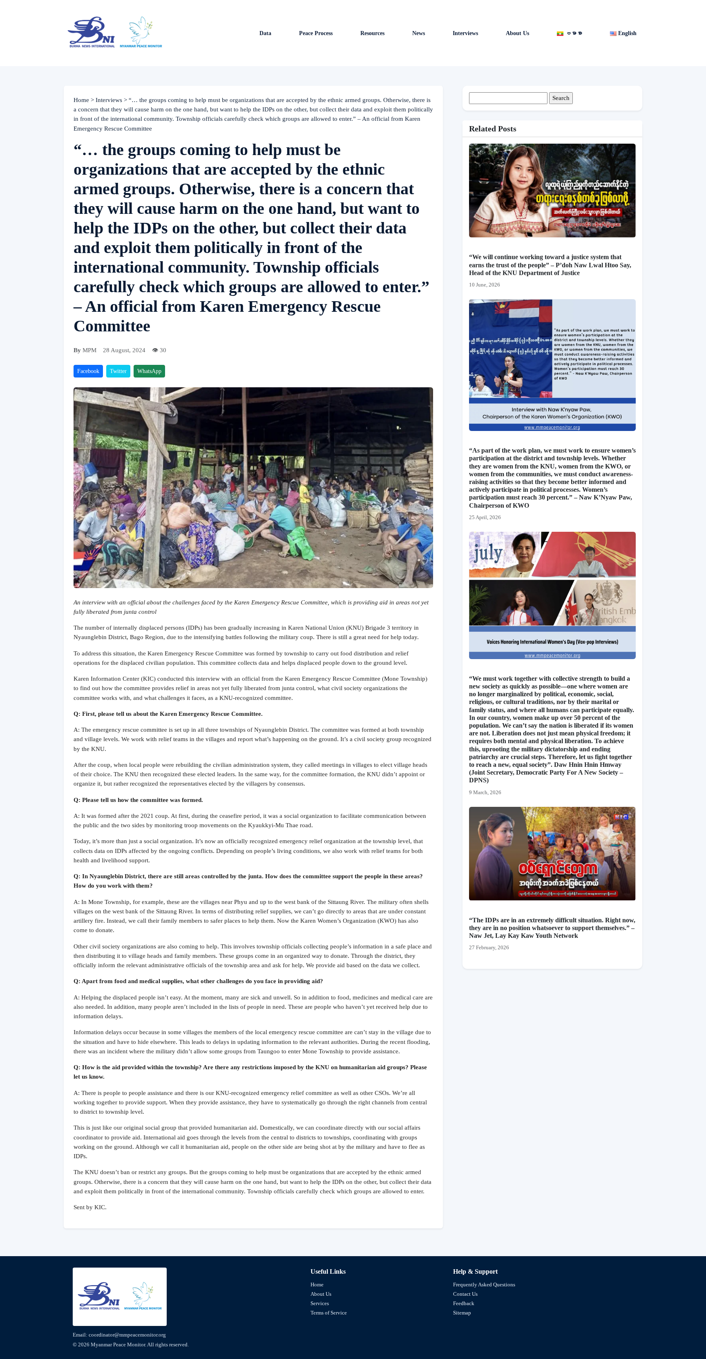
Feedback (463, 1303)
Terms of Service (329, 1313)
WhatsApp (149, 371)
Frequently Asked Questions (484, 1284)
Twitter (118, 371)
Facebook (88, 371)
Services (320, 1303)
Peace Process (316, 33)
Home (82, 100)
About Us (517, 33)
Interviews (465, 33)
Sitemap (462, 1313)
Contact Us (465, 1294)
